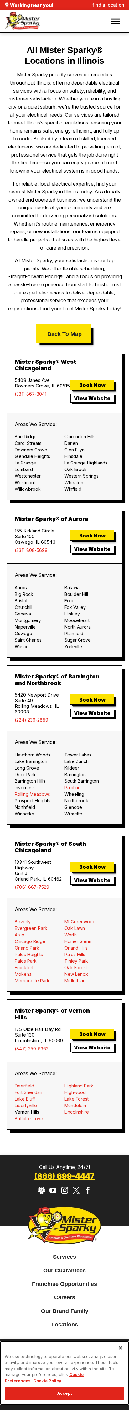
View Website (92, 398)
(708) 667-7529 (32, 887)
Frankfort (24, 967)
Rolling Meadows (32, 794)
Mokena (23, 974)
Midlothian (74, 980)
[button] (116, 21)
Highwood (75, 1092)
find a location (108, 4)
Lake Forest (76, 1098)
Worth (70, 934)
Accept (64, 1393)
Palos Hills (74, 954)
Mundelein (75, 1105)
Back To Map (64, 334)
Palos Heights (29, 954)
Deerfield (24, 1085)
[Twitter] (76, 1190)
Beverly (23, 921)
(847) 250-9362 (32, 1049)
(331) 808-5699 (31, 550)
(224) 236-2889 (31, 720)
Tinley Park (76, 961)
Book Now (92, 385)
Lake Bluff (25, 1098)
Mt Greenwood (79, 921)
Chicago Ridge (30, 941)
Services (64, 1257)
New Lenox (76, 974)
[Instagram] (64, 1190)
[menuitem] (64, 1257)
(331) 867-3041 (30, 394)
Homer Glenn (77, 941)
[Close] (120, 1348)
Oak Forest (75, 967)
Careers (64, 1298)
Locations (64, 1325)
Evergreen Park (31, 928)
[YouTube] (53, 1190)
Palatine (72, 787)
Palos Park (26, 961)
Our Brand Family (64, 1311)
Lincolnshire (76, 1112)
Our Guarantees (64, 1270)
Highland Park (78, 1085)
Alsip (19, 934)
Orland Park (27, 948)
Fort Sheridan (28, 1092)
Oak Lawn (74, 928)
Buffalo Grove (29, 1118)
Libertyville (26, 1105)
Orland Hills (76, 948)
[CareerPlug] (41, 1190)
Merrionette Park (32, 980)
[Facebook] (87, 1190)
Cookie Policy (47, 1380)
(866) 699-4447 (64, 1176)
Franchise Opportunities (64, 1284)
